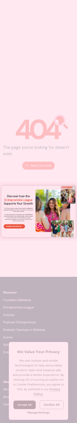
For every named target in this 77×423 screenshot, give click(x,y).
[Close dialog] (73, 187)
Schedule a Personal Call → (14, 226)
